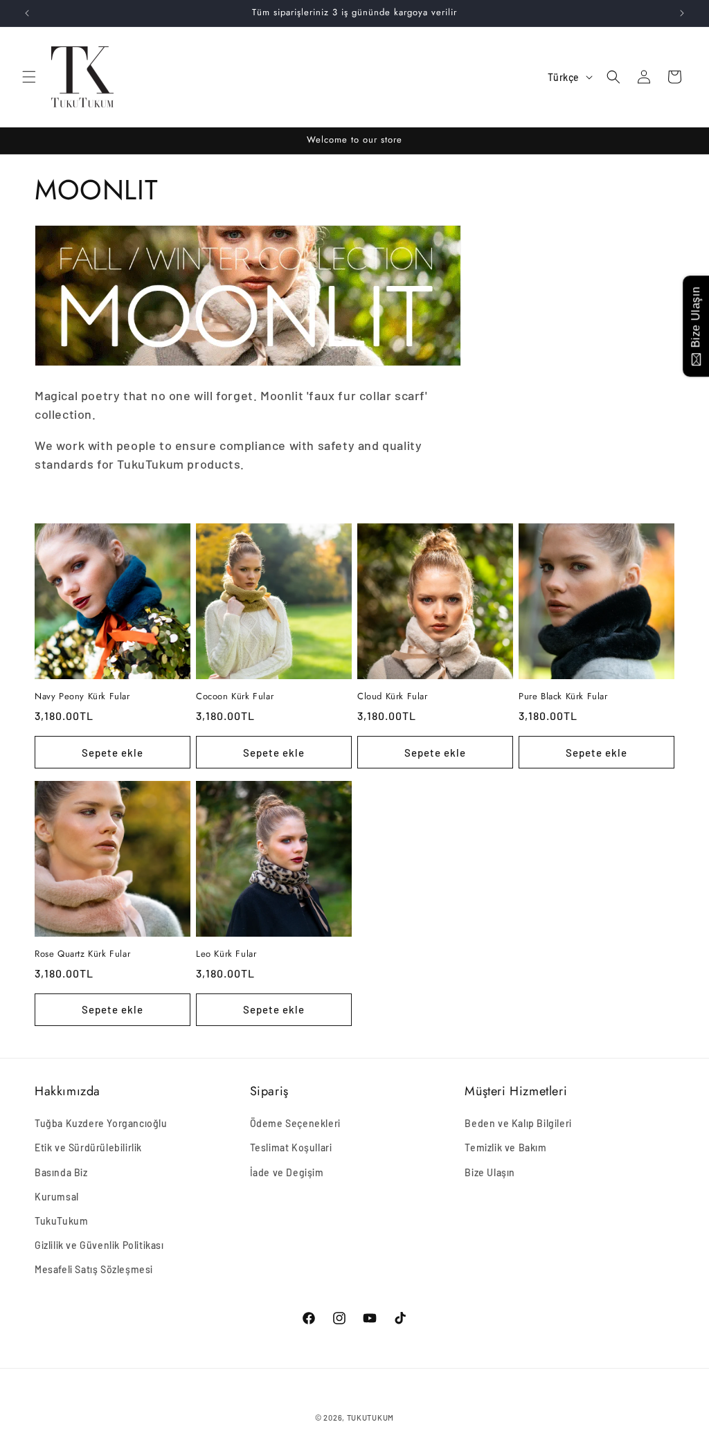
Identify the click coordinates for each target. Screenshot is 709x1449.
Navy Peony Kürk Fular (82, 697)
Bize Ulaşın (490, 1172)
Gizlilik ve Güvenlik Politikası (99, 1245)
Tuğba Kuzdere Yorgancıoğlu (101, 1123)
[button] (29, 77)
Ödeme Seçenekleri (295, 1123)
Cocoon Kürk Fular (234, 697)
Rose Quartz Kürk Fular (82, 954)
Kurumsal (57, 1197)
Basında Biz (61, 1172)
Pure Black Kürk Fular (563, 697)
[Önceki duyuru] (27, 13)
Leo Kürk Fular (226, 954)
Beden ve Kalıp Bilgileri (518, 1123)
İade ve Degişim (287, 1172)
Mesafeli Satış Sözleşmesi (94, 1269)
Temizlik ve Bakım (505, 1147)
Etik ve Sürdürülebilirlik (88, 1147)
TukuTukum (61, 1221)
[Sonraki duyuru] (682, 13)
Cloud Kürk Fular (392, 697)
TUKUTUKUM (370, 1417)
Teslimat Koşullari (291, 1147)
